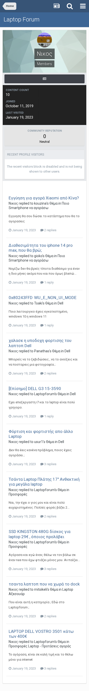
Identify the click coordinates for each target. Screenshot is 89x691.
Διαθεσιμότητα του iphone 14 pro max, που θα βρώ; (41, 248)
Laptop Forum (22, 19)
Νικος (13, 203)
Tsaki (38, 303)
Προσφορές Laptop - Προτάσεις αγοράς (40, 646)
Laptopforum (44, 394)
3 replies (50, 464)
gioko (38, 256)
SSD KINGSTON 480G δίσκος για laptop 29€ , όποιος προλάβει (39, 534)
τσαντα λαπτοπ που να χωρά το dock (44, 584)
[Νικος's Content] (44, 78)
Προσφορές (18, 494)
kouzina (40, 203)
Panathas (41, 351)
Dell (60, 303)
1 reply (49, 282)
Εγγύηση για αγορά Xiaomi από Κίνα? (44, 197)
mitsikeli (40, 589)
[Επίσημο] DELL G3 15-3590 (35, 388)
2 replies (50, 230)
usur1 (38, 442)
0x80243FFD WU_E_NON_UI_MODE (42, 297)
